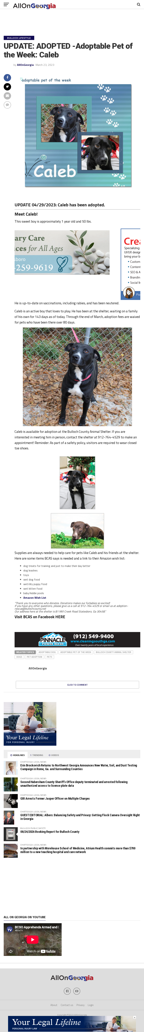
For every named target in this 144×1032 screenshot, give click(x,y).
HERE (60, 617)
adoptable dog (47, 652)
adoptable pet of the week (75, 652)
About (53, 1005)
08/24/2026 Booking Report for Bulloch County (49, 831)
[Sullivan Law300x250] (30, 745)
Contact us (67, 1005)
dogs (19, 657)
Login (91, 1005)
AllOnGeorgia (25, 65)
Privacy (80, 1005)
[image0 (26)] (67, 299)
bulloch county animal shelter (113, 652)
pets (49, 657)
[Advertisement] (72, 886)
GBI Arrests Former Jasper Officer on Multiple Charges (55, 798)
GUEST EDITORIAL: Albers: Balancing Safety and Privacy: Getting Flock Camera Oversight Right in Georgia (80, 816)
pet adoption (34, 657)
